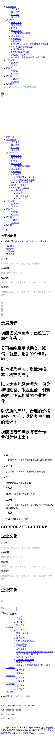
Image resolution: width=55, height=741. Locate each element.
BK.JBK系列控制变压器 (22, 47)
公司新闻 (15, 73)
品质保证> (10, 668)
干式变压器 (16, 23)
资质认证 (15, 65)
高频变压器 (16, 57)
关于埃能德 (11, 6)
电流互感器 (16, 31)
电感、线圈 (40, 57)
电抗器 (14, 28)
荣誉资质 (15, 17)
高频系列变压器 (18, 55)
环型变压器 (16, 36)
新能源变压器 (28, 57)
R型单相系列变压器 (20, 52)
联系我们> (10, 692)
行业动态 (15, 71)
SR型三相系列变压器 (20, 33)
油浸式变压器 (17, 25)
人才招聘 (15, 81)
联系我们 (10, 84)
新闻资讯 (10, 68)
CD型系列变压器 (18, 49)
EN (2, 94)
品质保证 (10, 60)
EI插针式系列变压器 (39, 44)
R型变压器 (16, 39)
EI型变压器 (16, 41)
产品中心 (10, 20)
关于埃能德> (12, 614)
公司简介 (15, 9)
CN (3, 92)
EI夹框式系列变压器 (20, 44)
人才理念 (15, 79)
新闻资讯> (10, 676)
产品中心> (10, 627)
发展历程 (15, 12)
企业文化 (15, 15)
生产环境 (15, 63)
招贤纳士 (10, 76)
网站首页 (10, 137)
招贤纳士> (10, 684)
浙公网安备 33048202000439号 (32, 733)
